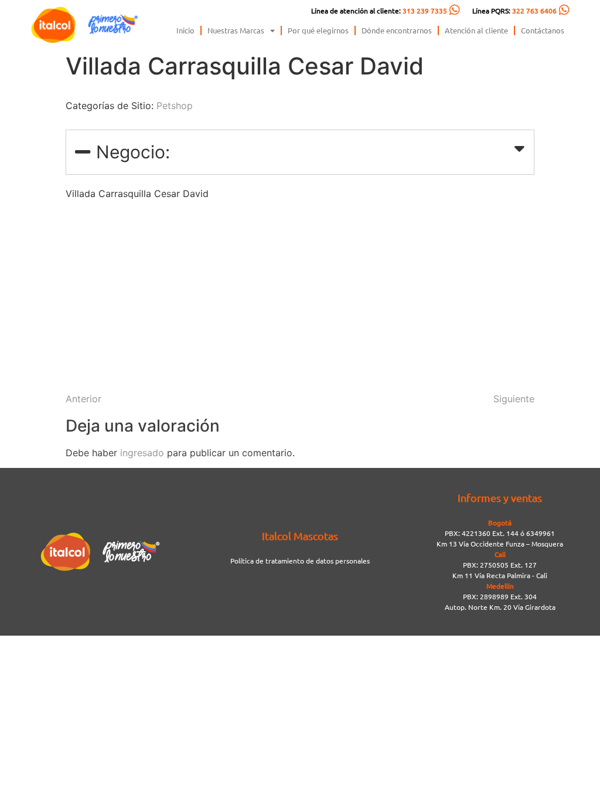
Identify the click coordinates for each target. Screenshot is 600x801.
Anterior (83, 399)
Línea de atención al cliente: (379, 10)
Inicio (185, 30)
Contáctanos (542, 30)
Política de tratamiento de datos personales (300, 560)
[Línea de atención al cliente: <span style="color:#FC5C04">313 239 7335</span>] (455, 10)
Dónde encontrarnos (397, 30)
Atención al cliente (476, 30)
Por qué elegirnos (318, 30)
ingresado (142, 453)
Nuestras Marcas (235, 30)
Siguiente (513, 399)
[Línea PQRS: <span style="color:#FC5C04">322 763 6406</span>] (564, 10)
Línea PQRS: (514, 10)
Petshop (174, 105)
